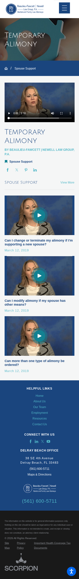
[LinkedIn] (36, 441)
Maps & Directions (39, 474)
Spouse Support (25, 68)
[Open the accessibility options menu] (71, 571)
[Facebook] (30, 441)
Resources (40, 418)
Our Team (39, 407)
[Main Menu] (64, 7)
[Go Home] (7, 68)
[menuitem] (40, 396)
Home (40, 395)
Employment (39, 412)
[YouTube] (48, 441)
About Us (39, 401)
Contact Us (39, 424)
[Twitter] (42, 441)
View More (67, 182)
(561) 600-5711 (39, 468)
